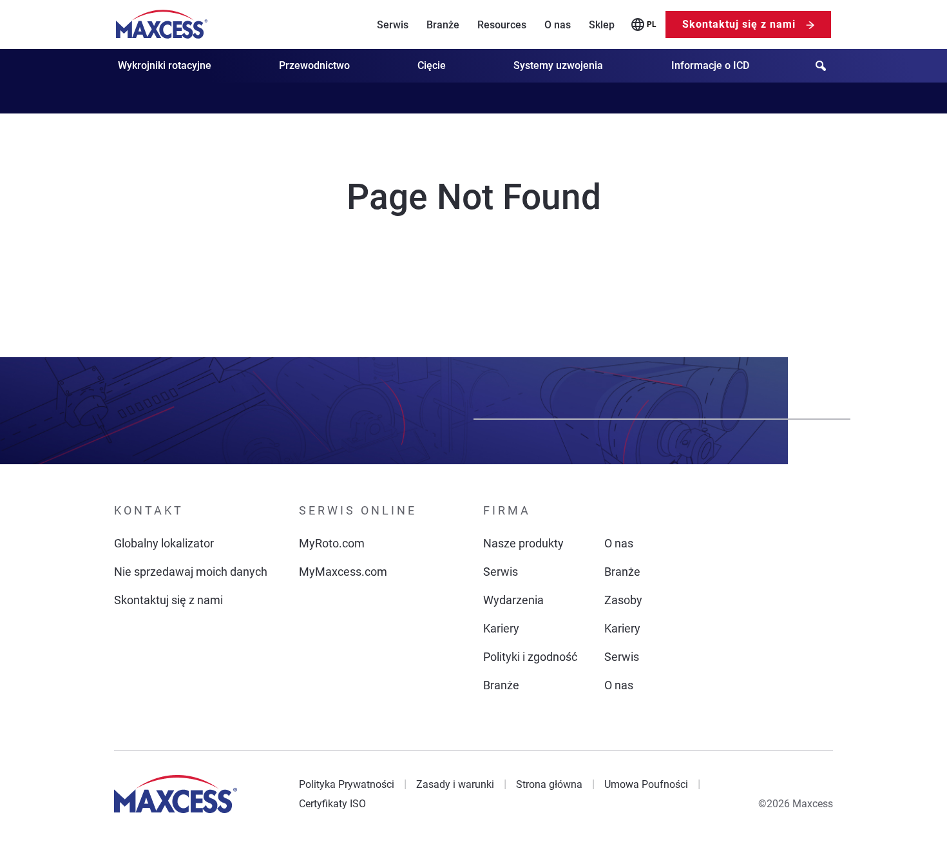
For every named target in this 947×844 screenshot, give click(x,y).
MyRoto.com (332, 543)
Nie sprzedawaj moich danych (190, 571)
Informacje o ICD (710, 65)
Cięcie (431, 65)
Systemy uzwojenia (558, 65)
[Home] (161, 24)
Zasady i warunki (455, 784)
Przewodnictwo (314, 65)
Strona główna (549, 784)
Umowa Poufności (646, 784)
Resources (501, 25)
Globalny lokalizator (164, 543)
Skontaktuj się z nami (739, 24)
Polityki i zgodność (530, 656)
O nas (557, 25)
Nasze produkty (523, 543)
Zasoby (623, 600)
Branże (442, 25)
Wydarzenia (513, 600)
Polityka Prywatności (346, 784)
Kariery (501, 628)
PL (651, 24)
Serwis (392, 25)
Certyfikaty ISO (332, 804)
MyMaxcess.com (343, 571)
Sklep (602, 25)
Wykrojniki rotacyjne (164, 65)
